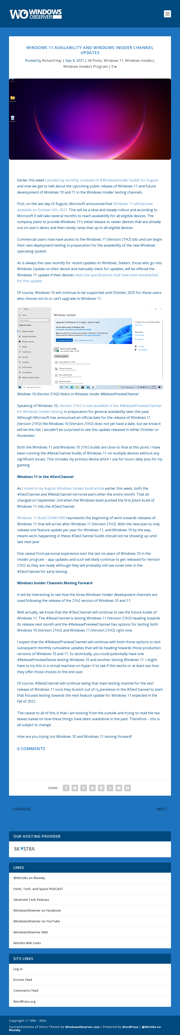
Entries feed (22, 980)
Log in (18, 969)
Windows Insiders (139, 60)
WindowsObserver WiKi (30, 932)
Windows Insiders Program (85, 66)
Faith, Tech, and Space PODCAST (38, 889)
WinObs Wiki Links (27, 943)
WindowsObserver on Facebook (37, 910)
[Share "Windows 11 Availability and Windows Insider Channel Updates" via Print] (127, 788)
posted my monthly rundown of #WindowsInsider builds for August (102, 180)
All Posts (95, 60)
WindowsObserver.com (82, 1027)
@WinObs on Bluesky (29, 878)
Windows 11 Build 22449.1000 (41, 517)
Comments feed (25, 990)
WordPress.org (24, 1001)
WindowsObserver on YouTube (36, 921)
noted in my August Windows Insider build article (64, 488)
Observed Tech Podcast (31, 900)
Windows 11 (113, 60)
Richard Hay (52, 60)
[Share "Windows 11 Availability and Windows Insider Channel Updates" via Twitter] (74, 788)
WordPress (130, 1027)
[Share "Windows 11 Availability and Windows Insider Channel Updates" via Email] (118, 788)
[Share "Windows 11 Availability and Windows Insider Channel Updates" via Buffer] (101, 788)
